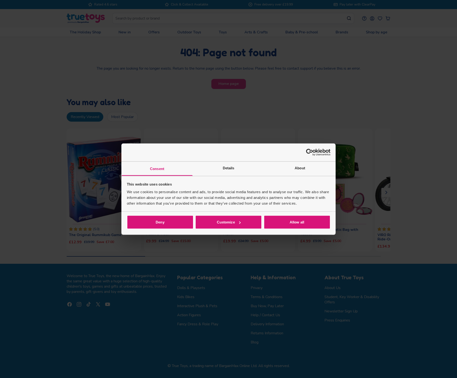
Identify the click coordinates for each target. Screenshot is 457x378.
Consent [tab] (157, 168)
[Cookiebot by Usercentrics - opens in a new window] (309, 152)
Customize (226, 222)
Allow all (297, 222)
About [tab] (300, 168)
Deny (160, 222)
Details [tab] (228, 168)
